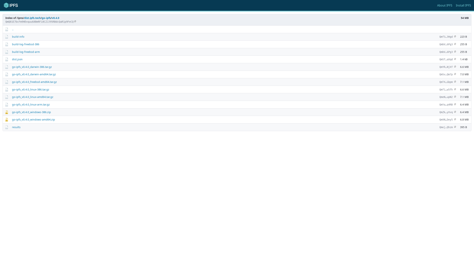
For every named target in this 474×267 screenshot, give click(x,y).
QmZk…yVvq (446, 112)
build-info (18, 36)
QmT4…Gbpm (446, 81)
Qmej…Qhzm (446, 127)
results (16, 127)
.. (13, 29)
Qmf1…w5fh (446, 89)
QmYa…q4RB (446, 104)
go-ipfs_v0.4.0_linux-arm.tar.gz (31, 104)
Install (463, 5)
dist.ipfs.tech (32, 18)
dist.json (17, 59)
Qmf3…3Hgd (446, 36)
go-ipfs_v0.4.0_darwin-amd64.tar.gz (34, 74)
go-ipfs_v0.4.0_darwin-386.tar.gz (32, 67)
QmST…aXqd (446, 59)
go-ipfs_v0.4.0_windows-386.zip (31, 112)
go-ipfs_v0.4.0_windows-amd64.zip (33, 119)
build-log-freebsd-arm (26, 52)
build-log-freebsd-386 (25, 44)
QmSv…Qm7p (446, 74)
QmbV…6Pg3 (446, 44)
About (444, 5)
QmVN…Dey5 (446, 119)
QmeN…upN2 (446, 96)
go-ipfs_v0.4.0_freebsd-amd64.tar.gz (34, 82)
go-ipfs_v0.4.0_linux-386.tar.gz (30, 89)
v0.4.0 (55, 18)
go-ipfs (46, 18)
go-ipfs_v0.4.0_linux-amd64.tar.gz (32, 97)
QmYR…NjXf (446, 66)
